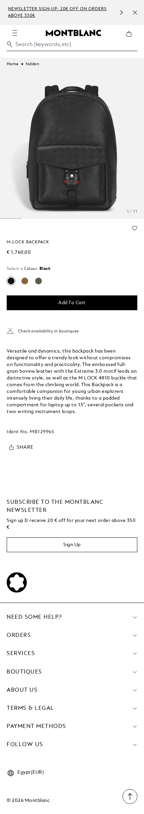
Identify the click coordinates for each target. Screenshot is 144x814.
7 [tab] (4, 218)
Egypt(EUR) (30, 772)
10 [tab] (16, 218)
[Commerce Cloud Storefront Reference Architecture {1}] (73, 32)
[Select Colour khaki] (38, 281)
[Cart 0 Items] (131, 39)
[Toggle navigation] (15, 33)
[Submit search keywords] (10, 44)
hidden (32, 64)
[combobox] (72, 46)
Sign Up (72, 544)
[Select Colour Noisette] (24, 281)
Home (13, 64)
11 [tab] (20, 218)
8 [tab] (8, 218)
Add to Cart (72, 302)
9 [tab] (12, 218)
